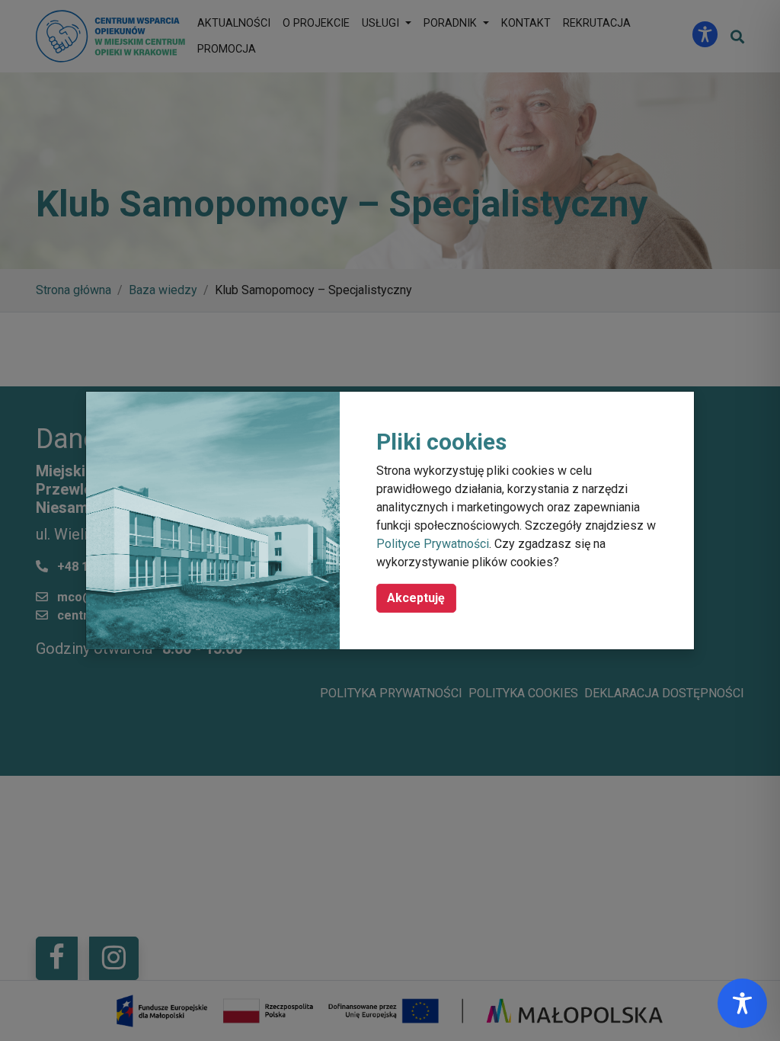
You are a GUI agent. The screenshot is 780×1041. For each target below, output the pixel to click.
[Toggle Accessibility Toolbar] (742, 1003)
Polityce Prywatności (432, 544)
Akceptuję (416, 598)
